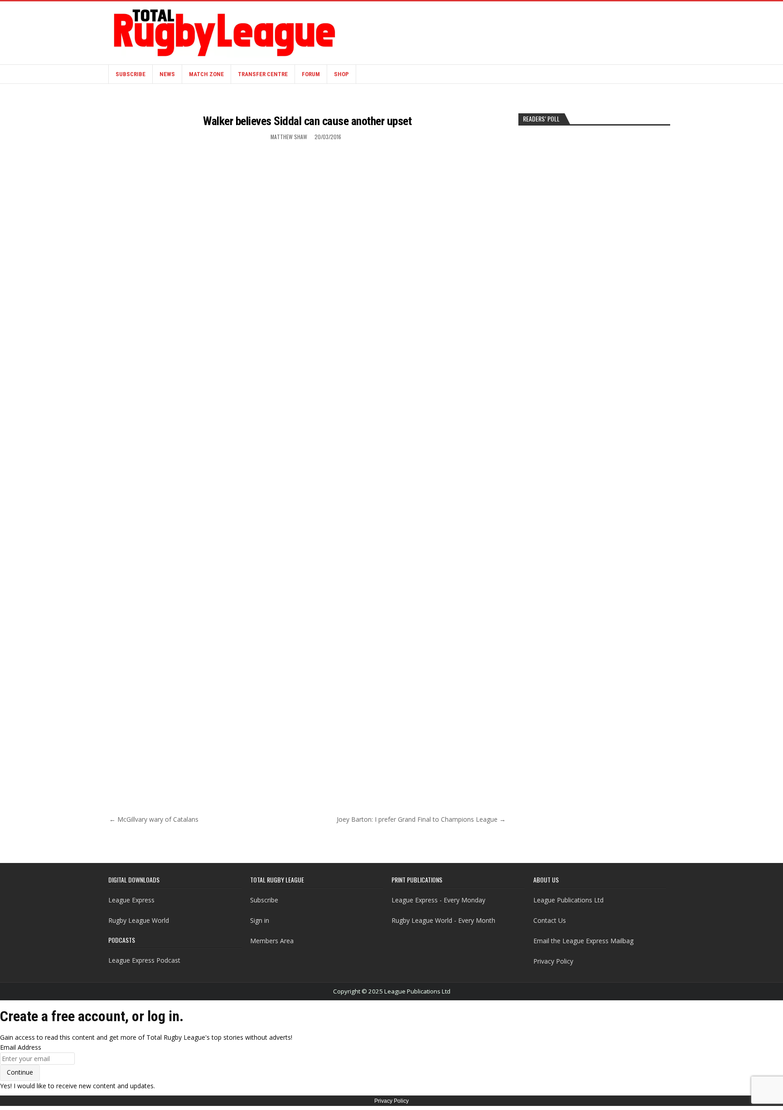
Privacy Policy (553, 961)
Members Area (272, 940)
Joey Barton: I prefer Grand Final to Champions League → (421, 819)
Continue (20, 1072)
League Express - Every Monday (438, 900)
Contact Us (549, 920)
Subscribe (130, 74)
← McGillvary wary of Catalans (153, 819)
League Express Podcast (144, 960)
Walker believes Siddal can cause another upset (307, 121)
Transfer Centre (263, 74)
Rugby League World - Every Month (443, 920)
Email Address (20, 1047)
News (167, 74)
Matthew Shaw (289, 137)
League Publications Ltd (568, 900)
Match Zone (206, 74)
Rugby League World (138, 920)
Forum (311, 74)
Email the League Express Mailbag (583, 940)
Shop (341, 74)
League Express (131, 900)
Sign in (259, 920)
